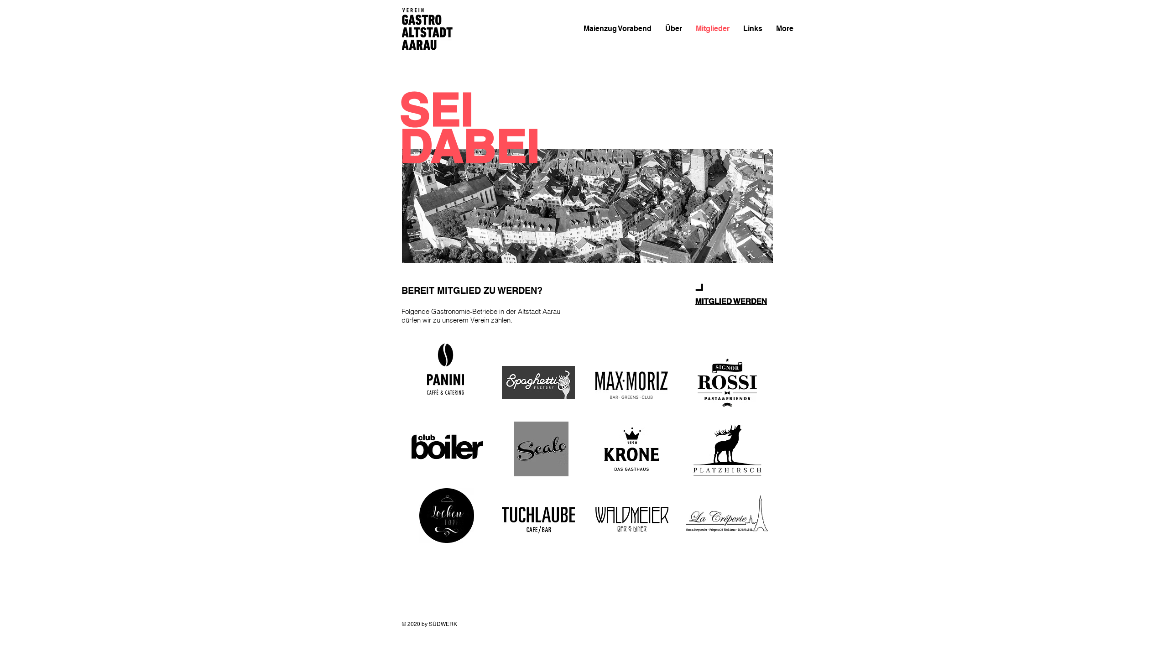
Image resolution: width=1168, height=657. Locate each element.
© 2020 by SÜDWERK (429, 624)
